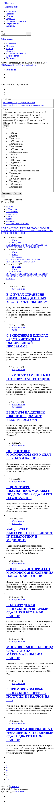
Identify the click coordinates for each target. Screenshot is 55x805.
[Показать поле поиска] (28, 34)
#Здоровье (11, 221)
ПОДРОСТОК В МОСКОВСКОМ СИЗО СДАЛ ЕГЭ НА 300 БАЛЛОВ (28, 454)
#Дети (9, 219)
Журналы (10, 18)
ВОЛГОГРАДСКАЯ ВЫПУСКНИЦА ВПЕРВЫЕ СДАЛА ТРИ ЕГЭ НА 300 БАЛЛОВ (27, 610)
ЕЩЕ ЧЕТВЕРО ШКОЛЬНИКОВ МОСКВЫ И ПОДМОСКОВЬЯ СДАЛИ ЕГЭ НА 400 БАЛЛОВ (29, 492)
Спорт (43, 105)
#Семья (9, 207)
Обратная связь (11, 7)
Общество (36, 105)
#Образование (18, 289)
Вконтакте (11, 70)
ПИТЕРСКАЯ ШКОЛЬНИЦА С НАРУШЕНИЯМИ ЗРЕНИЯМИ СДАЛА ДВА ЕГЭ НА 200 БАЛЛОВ (30, 734)
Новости (10, 14)
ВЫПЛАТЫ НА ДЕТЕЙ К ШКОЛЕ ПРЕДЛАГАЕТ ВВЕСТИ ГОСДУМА (25, 416)
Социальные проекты (16, 21)
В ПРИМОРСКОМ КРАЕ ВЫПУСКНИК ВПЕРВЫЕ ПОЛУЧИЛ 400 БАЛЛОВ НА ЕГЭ (27, 695)
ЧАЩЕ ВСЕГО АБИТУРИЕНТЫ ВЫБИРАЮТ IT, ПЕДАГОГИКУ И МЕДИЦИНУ (29, 534)
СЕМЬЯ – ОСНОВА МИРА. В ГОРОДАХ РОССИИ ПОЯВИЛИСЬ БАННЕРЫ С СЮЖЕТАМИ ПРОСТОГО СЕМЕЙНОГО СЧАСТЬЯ (27, 230)
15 (7, 779)
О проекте (11, 11)
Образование (9, 102)
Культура (20, 102)
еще (6, 126)
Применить (6, 193)
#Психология (12, 211)
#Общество (11, 209)
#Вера (9, 216)
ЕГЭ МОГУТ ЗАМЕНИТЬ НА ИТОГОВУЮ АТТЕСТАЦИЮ (28, 377)
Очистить (17, 193)
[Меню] (2, 31)
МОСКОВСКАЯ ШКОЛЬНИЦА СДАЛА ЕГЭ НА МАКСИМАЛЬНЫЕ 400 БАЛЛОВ (29, 652)
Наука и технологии (21, 105)
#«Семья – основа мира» (17, 223)
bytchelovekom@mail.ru (25, 65)
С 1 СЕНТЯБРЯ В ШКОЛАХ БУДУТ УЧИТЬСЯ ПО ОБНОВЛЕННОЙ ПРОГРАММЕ (27, 341)
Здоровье (7, 105)
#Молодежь (11, 214)
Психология (29, 102)
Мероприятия (12, 23)
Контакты (10, 26)
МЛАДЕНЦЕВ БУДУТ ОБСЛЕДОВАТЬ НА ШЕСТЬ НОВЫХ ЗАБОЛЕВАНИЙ (26, 246)
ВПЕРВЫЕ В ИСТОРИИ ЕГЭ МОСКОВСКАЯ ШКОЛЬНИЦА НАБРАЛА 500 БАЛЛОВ (29, 572)
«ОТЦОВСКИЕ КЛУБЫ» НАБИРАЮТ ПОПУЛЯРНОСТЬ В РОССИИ (24, 260)
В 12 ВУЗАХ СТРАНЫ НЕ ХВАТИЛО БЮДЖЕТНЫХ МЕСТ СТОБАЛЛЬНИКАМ (27, 298)
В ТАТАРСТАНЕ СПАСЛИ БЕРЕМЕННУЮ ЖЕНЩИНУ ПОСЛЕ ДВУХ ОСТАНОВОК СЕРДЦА (27, 276)
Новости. (9, 3)
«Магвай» (19, 791)
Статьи (9, 16)
